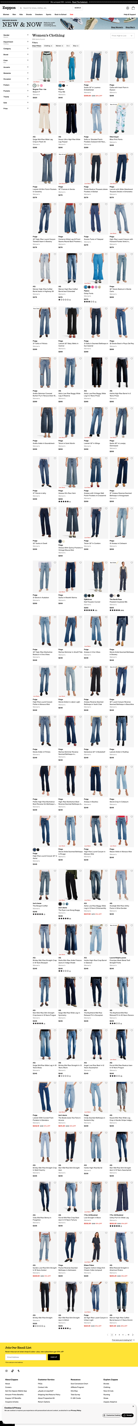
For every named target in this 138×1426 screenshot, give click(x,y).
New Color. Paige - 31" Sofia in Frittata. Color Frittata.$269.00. (45, 329)
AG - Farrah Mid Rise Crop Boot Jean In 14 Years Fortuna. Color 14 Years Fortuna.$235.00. (70, 1204)
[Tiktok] (12, 1370)
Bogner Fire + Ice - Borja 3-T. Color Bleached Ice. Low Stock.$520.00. (45, 74)
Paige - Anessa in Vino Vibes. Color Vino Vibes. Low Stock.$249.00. (96, 638)
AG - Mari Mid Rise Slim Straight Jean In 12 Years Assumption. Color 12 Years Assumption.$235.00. (122, 1154)
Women (58, 46)
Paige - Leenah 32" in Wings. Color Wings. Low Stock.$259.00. (96, 429)
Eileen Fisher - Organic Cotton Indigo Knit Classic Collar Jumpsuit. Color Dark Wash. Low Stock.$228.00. (96, 1254)
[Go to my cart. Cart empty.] (133, 8)
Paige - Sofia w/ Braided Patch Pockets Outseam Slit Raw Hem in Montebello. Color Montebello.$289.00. (96, 125)
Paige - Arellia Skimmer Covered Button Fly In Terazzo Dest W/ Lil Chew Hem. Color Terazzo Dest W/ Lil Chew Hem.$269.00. (45, 379)
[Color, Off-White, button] (38, 85)
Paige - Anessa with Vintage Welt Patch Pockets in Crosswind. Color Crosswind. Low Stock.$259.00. (96, 479)
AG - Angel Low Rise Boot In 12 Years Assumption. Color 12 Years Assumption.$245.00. (96, 1052)
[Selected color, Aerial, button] (34, 849)
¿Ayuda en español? (45, 1391)
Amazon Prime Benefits (14, 1395)
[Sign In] (127, 8)
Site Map (74, 1391)
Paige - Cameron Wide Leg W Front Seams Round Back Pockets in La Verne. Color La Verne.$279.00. (70, 225)
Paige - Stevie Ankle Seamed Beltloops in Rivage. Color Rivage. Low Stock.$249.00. (70, 840)
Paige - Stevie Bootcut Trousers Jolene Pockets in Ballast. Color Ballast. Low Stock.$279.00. (96, 175)
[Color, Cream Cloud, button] (63, 541)
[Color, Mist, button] (99, 287)
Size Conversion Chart (79, 1384)
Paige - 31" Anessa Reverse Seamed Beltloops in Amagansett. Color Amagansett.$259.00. (122, 479)
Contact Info (43, 1387)
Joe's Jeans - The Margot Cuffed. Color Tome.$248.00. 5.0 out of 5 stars (45, 894)
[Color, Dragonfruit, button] (92, 287)
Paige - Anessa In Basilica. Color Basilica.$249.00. (96, 788)
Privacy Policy (76, 1410)
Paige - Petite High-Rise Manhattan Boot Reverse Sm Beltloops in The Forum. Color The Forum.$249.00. (45, 788)
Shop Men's (130, 27)
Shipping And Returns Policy (49, 1395)
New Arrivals (108, 1391)
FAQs (40, 1384)
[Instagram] (6, 1370)
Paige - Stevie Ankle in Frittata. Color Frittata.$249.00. (45, 738)
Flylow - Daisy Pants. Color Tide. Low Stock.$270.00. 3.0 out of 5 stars (96, 277)
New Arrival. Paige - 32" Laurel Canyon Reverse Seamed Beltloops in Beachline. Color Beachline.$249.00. (122, 688)
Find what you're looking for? (122, 1340)
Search (78, 8)
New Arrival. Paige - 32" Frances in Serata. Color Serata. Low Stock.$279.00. (70, 175)
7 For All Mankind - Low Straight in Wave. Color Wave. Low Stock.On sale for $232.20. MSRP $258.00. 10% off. (96, 1204)
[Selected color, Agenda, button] (60, 541)
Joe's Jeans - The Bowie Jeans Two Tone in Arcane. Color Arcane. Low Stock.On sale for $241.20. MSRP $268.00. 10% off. (70, 1104)
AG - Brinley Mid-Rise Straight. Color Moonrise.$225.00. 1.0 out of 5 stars (45, 1305)
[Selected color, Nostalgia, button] (60, 904)
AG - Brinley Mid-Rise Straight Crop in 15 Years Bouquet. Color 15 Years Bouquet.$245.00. (45, 947)
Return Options (44, 1402)
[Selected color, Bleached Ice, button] (34, 85)
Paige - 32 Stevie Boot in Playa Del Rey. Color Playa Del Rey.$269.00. (122, 329)
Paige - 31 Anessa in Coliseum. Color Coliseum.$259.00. (122, 531)
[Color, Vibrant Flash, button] (41, 85)
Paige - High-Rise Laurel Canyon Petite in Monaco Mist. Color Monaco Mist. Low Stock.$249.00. (45, 688)
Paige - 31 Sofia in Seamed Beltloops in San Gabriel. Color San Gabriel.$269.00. (96, 329)
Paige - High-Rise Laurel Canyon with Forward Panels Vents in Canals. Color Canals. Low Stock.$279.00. (122, 225)
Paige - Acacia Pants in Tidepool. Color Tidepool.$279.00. (96, 225)
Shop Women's (117, 27)
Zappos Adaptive (110, 1402)
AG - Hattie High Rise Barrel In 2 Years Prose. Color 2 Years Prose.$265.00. (122, 379)
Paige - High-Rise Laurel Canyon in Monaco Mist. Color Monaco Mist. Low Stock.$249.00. (96, 840)
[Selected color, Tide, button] (60, 85)
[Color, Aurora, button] (96, 287)
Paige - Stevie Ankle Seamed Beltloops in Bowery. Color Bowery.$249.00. (122, 638)
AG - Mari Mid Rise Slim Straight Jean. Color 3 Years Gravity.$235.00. (70, 1154)
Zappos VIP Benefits (13, 1398)
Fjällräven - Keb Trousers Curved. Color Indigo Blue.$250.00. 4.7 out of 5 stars (96, 586)
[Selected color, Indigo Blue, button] (85, 595)
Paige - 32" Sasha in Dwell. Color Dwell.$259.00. (45, 531)
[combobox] (45, 8)
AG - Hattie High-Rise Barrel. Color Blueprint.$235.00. (96, 1154)
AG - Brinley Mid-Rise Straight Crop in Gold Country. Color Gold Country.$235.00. (45, 1154)
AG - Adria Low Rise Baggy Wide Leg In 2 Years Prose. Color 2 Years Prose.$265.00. (96, 379)
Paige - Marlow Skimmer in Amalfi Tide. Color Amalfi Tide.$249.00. (70, 638)
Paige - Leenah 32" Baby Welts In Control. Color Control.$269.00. (70, 329)
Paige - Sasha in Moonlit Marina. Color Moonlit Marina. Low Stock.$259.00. (70, 586)
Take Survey (75, 1395)
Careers (8, 1387)
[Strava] (18, 1370)
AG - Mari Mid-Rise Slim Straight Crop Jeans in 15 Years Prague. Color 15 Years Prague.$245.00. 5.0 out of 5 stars (45, 1000)
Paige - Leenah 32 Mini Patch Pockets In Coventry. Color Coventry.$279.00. (45, 175)
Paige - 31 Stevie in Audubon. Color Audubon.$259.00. (45, 586)
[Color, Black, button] (63, 85)
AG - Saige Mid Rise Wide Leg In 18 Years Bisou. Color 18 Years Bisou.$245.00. (45, 1052)
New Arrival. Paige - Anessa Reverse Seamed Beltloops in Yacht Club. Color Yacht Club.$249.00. (96, 688)
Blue (74, 46)
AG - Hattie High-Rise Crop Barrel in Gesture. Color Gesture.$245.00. (96, 947)
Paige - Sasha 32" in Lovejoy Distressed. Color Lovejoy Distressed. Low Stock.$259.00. (122, 429)
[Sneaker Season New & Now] (69, 24)
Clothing (47, 46)
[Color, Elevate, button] (63, 904)
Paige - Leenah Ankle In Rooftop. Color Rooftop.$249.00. (122, 738)
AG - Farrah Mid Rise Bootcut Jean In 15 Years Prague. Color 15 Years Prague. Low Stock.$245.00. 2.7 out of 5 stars (122, 1052)
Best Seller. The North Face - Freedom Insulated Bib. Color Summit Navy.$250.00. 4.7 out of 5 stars (122, 586)
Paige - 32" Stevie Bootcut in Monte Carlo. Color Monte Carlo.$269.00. (122, 277)
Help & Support (130, 14)
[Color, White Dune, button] (115, 595)
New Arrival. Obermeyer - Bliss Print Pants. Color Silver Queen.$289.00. (122, 125)
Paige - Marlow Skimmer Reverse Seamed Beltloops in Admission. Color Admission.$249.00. (70, 738)
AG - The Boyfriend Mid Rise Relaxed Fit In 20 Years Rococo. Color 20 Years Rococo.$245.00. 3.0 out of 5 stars (122, 1000)
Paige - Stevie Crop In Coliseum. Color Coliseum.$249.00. (122, 788)
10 (128, 1335)
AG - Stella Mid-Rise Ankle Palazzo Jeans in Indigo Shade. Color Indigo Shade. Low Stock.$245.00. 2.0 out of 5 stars (70, 947)
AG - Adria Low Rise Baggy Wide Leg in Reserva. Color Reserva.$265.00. (70, 379)
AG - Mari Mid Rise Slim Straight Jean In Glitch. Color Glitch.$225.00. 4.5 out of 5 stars (70, 1305)
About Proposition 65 (46, 1398)
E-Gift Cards (76, 1398)
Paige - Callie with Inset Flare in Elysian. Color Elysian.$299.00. (122, 74)
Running (107, 1395)
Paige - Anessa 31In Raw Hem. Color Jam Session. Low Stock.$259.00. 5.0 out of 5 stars (70, 479)
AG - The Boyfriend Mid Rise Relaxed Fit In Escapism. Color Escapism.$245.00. (96, 1000)
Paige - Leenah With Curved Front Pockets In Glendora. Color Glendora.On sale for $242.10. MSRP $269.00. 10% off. (45, 1104)
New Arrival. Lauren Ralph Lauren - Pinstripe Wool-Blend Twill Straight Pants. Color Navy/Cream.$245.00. (122, 947)
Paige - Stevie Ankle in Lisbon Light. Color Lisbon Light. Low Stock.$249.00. (70, 688)
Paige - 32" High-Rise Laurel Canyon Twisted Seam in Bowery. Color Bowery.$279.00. (45, 225)
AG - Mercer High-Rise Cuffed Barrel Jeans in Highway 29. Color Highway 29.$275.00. (45, 277)
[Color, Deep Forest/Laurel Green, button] (92, 595)
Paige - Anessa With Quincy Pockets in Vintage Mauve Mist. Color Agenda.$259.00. (70, 531)
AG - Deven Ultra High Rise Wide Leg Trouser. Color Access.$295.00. (70, 125)
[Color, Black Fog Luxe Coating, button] (38, 849)
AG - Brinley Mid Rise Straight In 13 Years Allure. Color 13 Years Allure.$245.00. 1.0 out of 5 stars (70, 1052)
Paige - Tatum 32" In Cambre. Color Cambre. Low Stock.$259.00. (96, 531)
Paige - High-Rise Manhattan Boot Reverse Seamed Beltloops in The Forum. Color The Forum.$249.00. (70, 788)
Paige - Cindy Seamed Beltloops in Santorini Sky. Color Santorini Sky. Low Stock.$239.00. (96, 1104)
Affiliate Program (77, 1387)
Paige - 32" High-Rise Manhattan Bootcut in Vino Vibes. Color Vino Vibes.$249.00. (45, 638)
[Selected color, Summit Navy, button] (111, 595)
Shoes (106, 1398)
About (7, 1384)
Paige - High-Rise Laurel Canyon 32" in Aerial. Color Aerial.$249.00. (45, 840)
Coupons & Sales (11, 1402)
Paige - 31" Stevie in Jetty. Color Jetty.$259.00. (45, 479)
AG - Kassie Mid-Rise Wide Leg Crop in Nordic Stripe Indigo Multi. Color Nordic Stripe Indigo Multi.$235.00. (122, 1104)
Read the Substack (80, 2)
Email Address (13, 1357)
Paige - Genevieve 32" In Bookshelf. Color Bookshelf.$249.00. (96, 738)
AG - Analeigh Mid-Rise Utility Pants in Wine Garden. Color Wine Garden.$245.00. (122, 894)
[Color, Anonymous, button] (67, 904)
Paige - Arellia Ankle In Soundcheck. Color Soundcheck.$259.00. (45, 429)
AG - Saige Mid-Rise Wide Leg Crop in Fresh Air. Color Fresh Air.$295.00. (45, 125)
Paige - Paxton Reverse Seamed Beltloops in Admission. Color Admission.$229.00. (70, 1254)
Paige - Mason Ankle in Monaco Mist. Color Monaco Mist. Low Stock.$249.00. (122, 840)
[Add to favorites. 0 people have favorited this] (55, 52)
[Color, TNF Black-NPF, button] (118, 595)
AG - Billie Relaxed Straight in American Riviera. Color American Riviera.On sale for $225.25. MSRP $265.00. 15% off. (122, 1254)
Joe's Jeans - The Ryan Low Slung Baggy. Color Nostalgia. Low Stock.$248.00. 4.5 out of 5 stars (70, 894)
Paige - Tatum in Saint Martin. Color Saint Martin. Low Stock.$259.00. (70, 429)
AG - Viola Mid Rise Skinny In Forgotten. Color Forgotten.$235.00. (45, 1204)
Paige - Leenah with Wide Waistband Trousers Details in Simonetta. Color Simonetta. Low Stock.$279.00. (122, 175)
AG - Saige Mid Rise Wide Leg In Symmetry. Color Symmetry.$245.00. (70, 1000)
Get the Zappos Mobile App (16, 1391)
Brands (106, 1384)
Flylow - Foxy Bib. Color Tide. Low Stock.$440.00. (70, 74)
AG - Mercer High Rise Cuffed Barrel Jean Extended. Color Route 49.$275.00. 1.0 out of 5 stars (70, 277)
